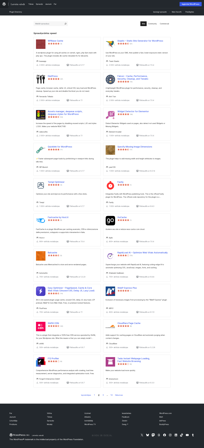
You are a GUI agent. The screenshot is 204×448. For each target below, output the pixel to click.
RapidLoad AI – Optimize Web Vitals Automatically (142, 252)
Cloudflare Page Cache (128, 323)
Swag (125, 424)
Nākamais (119, 395)
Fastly (120, 182)
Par (10, 413)
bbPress (162, 421)
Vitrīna (49, 413)
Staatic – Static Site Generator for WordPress (140, 41)
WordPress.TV (90, 424)
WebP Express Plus (127, 288)
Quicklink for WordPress (60, 146)
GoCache (122, 217)
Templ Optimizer (56, 182)
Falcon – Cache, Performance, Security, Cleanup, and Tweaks (132, 77)
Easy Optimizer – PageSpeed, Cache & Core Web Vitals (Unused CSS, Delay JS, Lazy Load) (71, 289)
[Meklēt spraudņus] (65, 23)
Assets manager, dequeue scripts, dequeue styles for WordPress (65, 112)
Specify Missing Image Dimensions (134, 146)
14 (111, 395)
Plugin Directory (15, 12)
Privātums (13, 424)
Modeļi (49, 424)
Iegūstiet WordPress (190, 4)
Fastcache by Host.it (58, 217)
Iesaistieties (126, 413)
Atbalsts (87, 417)
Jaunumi (12, 417)
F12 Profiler (53, 358)
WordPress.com (165, 413)
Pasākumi (125, 417)
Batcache (52, 252)
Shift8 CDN (53, 323)
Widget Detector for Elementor (133, 111)
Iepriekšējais (86, 395)
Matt (161, 417)
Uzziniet (87, 413)
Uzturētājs (13, 421)
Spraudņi (50, 421)
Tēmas (49, 417)
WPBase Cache (55, 41)
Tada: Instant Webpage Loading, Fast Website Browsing (133, 359)
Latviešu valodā (37, 435)
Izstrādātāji (88, 421)
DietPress (53, 76)
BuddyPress (164, 424)
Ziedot (124, 421)
